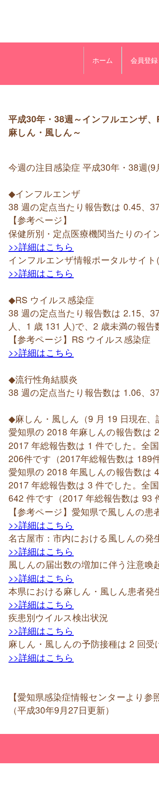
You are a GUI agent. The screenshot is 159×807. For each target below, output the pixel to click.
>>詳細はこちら (41, 246)
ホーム (102, 60)
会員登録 (144, 60)
